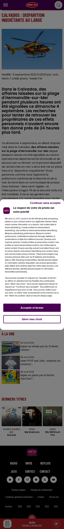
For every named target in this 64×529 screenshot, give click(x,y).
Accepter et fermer (32, 308)
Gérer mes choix (32, 319)
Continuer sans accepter (45, 203)
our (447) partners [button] (20, 218)
